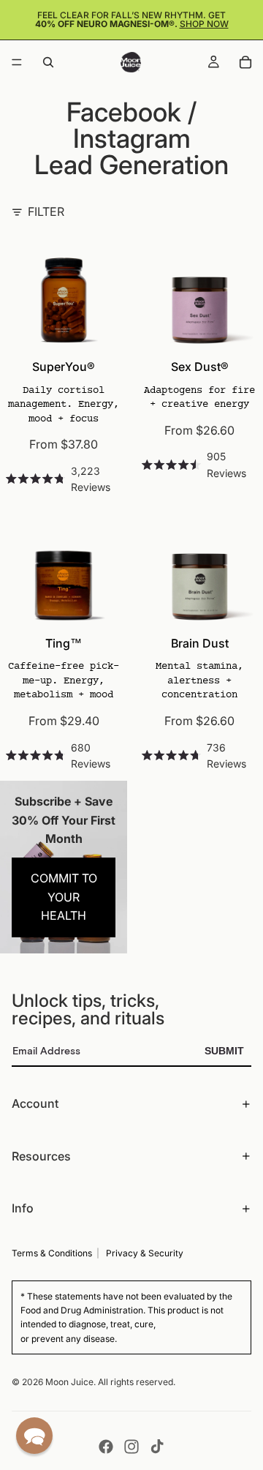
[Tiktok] (157, 1446)
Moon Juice (69, 1381)
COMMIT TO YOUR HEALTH (64, 897)
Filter (46, 211)
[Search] (48, 62)
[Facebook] (106, 1446)
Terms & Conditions (52, 1253)
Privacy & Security (144, 1253)
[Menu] (17, 62)
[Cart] (245, 62)
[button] (34, 1435)
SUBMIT (224, 1051)
